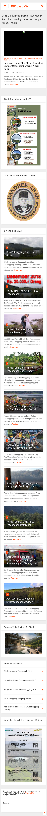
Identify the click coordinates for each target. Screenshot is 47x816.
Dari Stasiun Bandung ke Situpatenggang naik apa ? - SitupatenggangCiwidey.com (21, 560)
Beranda (6, 803)
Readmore (14, 84)
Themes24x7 (29, 793)
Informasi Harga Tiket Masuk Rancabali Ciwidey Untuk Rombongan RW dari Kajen (23, 66)
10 (8, 594)
